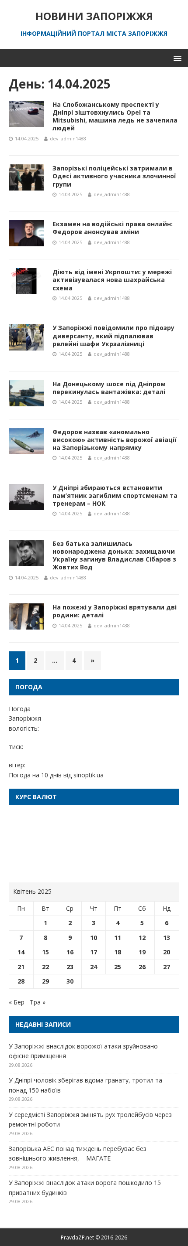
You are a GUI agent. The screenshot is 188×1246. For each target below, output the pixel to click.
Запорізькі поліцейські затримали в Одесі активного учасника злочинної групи (114, 176)
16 (69, 952)
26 (142, 967)
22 (45, 967)
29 (45, 981)
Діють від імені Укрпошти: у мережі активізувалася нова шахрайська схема (112, 280)
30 (69, 981)
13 (166, 937)
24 (93, 967)
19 (142, 952)
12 (142, 937)
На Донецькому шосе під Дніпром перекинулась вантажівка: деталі (109, 388)
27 (166, 967)
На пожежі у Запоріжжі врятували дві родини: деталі (114, 611)
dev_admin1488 (68, 138)
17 (93, 952)
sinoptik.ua (88, 775)
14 (20, 952)
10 (93, 937)
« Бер (16, 1002)
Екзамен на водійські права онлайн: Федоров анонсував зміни (112, 228)
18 (117, 952)
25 (117, 967)
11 (117, 937)
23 (69, 967)
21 (20, 967)
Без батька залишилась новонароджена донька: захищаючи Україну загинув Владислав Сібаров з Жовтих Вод (114, 555)
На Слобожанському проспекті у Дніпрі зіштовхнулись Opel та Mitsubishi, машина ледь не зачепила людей (115, 116)
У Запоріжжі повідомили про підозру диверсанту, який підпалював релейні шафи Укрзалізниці (113, 335)
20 (166, 952)
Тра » (37, 1002)
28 (20, 981)
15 (45, 952)
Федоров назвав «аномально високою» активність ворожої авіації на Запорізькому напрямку (114, 440)
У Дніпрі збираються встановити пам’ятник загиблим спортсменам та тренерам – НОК (115, 495)
